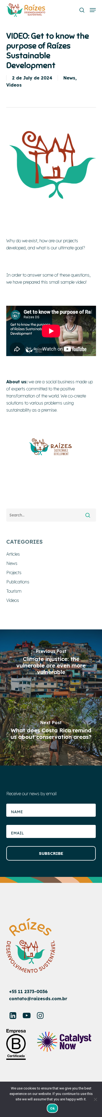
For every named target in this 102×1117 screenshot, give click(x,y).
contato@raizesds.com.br (38, 998)
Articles (13, 554)
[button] (93, 10)
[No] (95, 1099)
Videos (14, 85)
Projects (13, 572)
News (69, 78)
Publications (17, 581)
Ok (52, 1108)
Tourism (13, 591)
